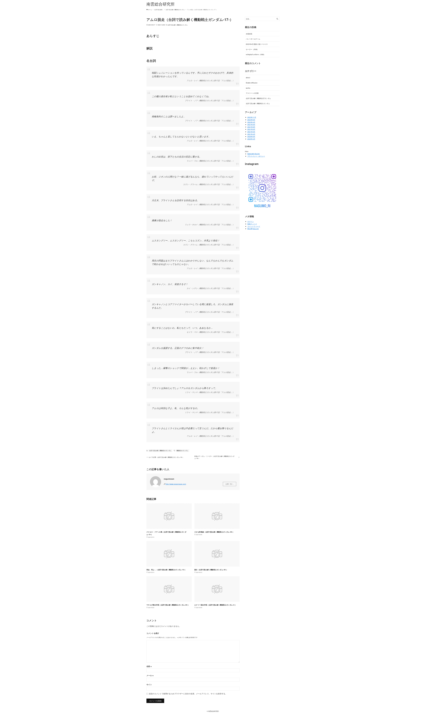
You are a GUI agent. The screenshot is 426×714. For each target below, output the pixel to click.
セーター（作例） (252, 49)
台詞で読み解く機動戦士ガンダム (178, 25)
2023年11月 (251, 117)
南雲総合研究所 (160, 4)
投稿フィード (252, 224)
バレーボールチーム (253, 39)
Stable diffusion (251, 83)
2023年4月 (251, 122)
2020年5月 (251, 136)
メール (149, 675)
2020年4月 (251, 139)
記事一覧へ (229, 484)
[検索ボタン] (277, 19)
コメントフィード (253, 226)
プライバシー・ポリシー (256, 156)
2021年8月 (251, 127)
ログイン (250, 221)
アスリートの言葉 (252, 93)
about (248, 77)
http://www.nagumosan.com (176, 484)
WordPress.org (253, 228)
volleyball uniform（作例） (255, 54)
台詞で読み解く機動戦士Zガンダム (258, 98)
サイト (149, 684)
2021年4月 (251, 134)
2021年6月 (251, 129)
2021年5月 (251, 131)
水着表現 (249, 34)
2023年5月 (251, 120)
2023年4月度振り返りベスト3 (256, 44)
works (248, 88)
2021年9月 (251, 124)
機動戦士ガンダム (182, 450)
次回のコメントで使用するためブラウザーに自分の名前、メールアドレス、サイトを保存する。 (188, 693)
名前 (149, 666)
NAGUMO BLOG (253, 154)
